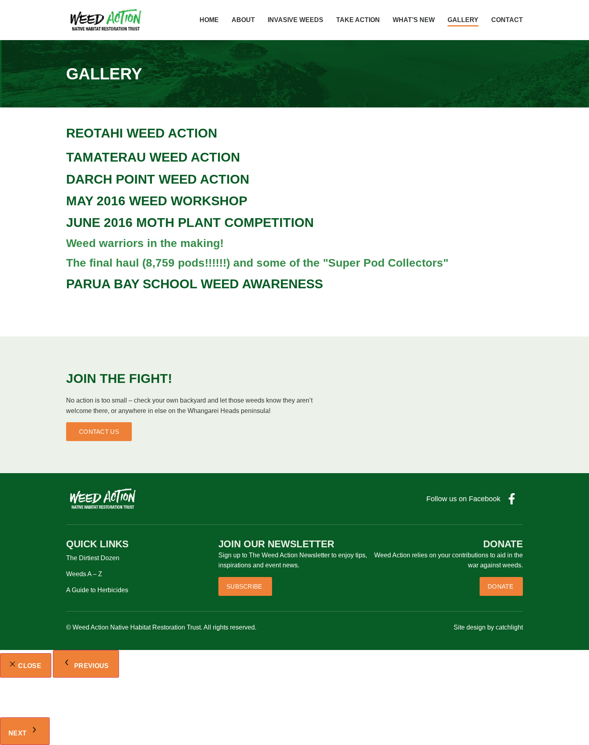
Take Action (358, 19)
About (243, 19)
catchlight (509, 627)
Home (209, 19)
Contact (507, 19)
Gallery (463, 19)
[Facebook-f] (511, 499)
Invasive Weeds (295, 19)
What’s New (414, 19)
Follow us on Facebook (463, 499)
